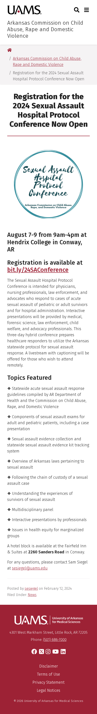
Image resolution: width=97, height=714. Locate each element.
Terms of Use (48, 674)
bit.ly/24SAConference (38, 269)
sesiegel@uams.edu (30, 568)
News (32, 595)
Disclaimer (48, 666)
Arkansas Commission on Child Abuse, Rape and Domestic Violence (45, 29)
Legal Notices (48, 690)
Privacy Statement (48, 682)
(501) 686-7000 (55, 640)
